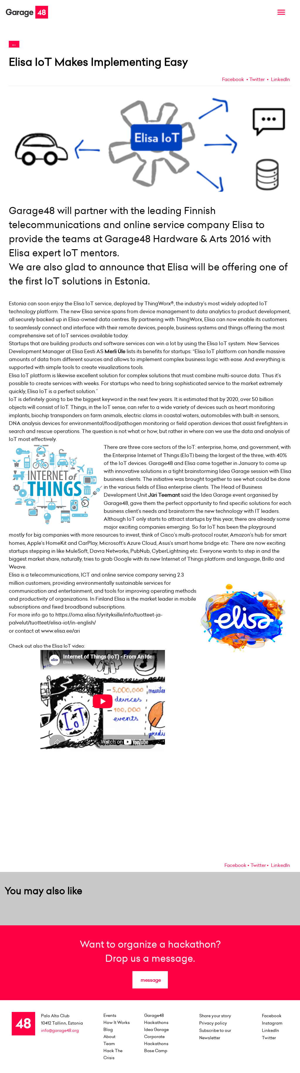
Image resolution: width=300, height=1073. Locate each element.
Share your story (215, 1016)
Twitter (257, 79)
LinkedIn (280, 79)
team (109, 1044)
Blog (108, 1029)
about (109, 1037)
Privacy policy (213, 1023)
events (109, 1015)
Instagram (272, 1023)
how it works (116, 1022)
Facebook (233, 79)
